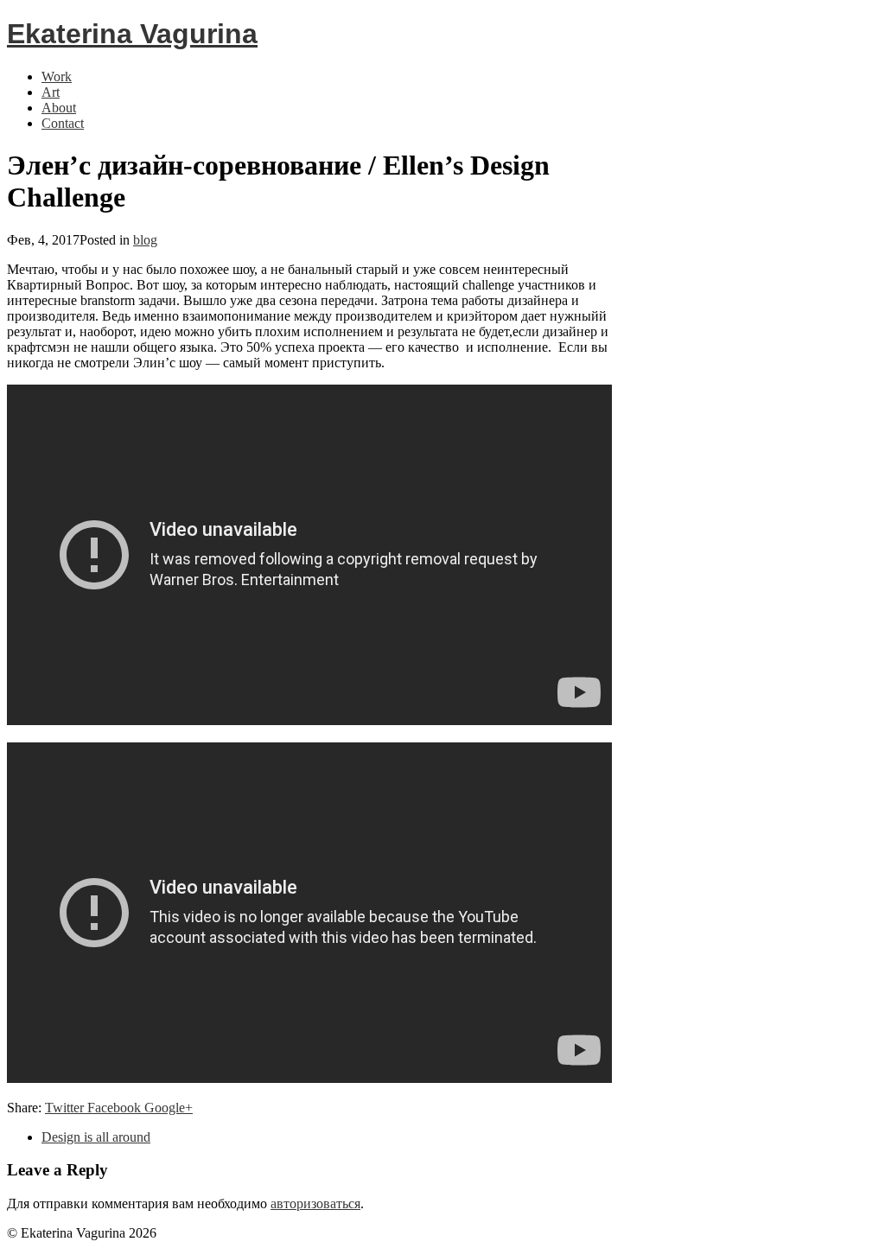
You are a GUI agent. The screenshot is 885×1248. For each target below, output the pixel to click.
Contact (62, 123)
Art (50, 92)
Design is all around (95, 1137)
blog (145, 239)
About (58, 107)
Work (56, 76)
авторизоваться (315, 1203)
